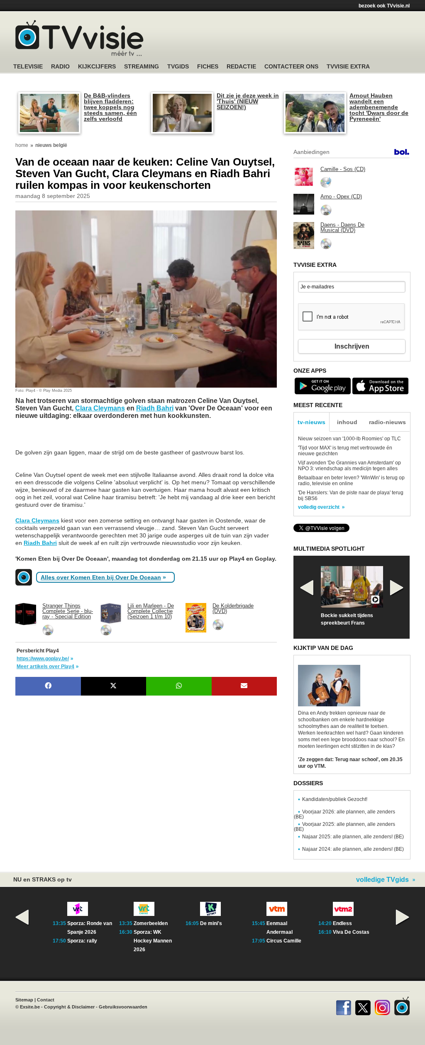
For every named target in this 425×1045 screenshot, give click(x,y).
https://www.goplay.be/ (43, 659)
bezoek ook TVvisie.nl (384, 6)
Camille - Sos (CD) (342, 169)
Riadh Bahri (154, 408)
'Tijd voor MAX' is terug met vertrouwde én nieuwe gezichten (345, 451)
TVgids (178, 66)
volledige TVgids (382, 880)
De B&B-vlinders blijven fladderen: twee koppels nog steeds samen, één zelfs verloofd (110, 107)
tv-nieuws (311, 422)
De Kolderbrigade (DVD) (233, 608)
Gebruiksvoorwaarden (123, 1006)
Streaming (141, 66)
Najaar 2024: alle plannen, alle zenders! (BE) (353, 849)
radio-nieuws (387, 422)
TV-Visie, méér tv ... (79, 38)
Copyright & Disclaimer (69, 1006)
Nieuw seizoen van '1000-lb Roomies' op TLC (349, 439)
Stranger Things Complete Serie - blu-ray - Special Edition (67, 611)
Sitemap (24, 999)
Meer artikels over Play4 (45, 666)
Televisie (28, 66)
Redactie (241, 66)
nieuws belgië (51, 145)
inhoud (347, 422)
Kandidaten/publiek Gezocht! (334, 799)
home (21, 145)
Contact (45, 999)
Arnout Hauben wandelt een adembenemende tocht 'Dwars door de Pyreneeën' (378, 107)
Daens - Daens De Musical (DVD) (342, 227)
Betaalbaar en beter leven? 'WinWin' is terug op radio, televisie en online (351, 480)
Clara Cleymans (100, 408)
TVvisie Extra (348, 66)
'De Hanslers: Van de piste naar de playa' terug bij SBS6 (350, 495)
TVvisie (402, 1006)
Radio (60, 66)
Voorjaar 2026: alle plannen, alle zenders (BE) (344, 814)
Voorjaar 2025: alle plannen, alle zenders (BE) (344, 826)
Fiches (207, 66)
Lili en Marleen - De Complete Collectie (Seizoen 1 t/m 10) (150, 611)
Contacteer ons (291, 66)
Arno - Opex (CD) (341, 196)
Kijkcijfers (97, 66)
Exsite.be (30, 1006)
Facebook (343, 1006)
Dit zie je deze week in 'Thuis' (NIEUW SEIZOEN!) (248, 101)
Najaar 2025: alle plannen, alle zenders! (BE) (353, 837)
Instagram (382, 1006)
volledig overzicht (319, 507)
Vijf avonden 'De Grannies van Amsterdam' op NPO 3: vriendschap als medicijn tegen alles (349, 465)
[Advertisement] (81, 438)
